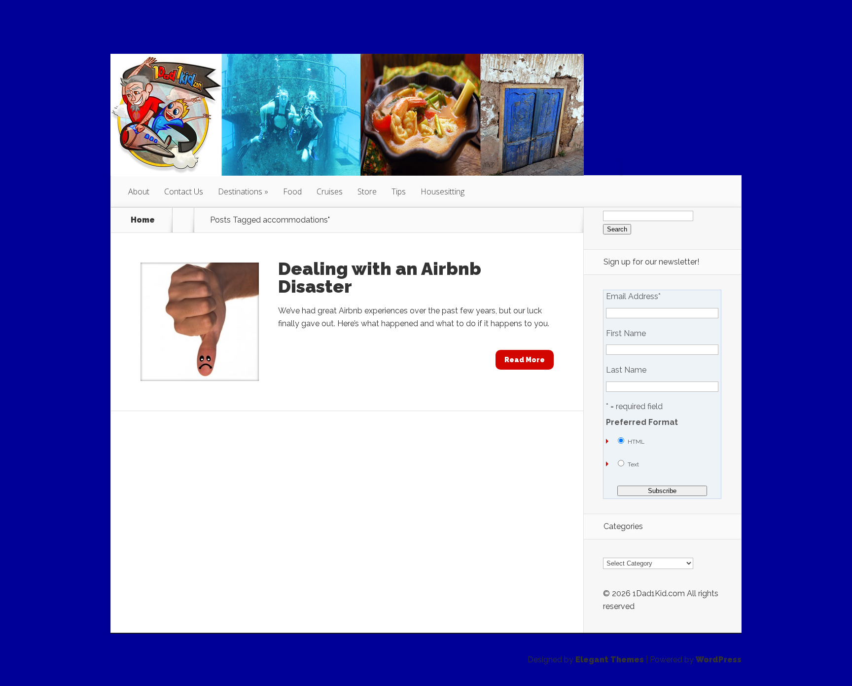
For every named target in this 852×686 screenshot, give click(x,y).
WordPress (719, 659)
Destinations (240, 191)
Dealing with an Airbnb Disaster (379, 277)
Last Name (626, 370)
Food (292, 191)
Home (143, 220)
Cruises (330, 191)
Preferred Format (642, 422)
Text (633, 464)
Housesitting (442, 191)
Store (367, 191)
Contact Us (183, 191)
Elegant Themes (609, 659)
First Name (626, 334)
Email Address (633, 297)
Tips (398, 191)
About (138, 191)
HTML (636, 441)
